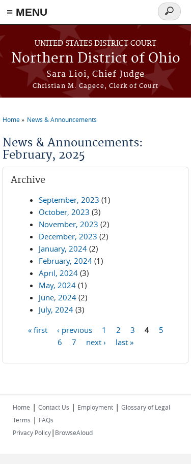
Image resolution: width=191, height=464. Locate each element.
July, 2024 (56, 309)
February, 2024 (65, 261)
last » (124, 341)
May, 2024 (57, 285)
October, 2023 (64, 212)
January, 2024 (63, 248)
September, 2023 (69, 200)
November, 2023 (68, 224)
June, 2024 (57, 297)
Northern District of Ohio (95, 58)
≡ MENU (27, 12)
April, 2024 (58, 273)
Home (11, 119)
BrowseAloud (74, 432)
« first (37, 329)
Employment (95, 407)
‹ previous (74, 329)
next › (96, 341)
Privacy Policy (32, 432)
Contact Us (53, 407)
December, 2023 (68, 236)
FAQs (46, 420)
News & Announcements (62, 119)
